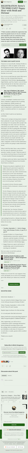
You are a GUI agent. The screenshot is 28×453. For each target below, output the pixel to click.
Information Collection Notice (10, 435)
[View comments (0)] (7, 28)
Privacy (10, 443)
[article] (14, 399)
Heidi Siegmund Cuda (8, 24)
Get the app (20, 447)
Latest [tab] (6, 391)
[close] (24, 406)
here (23, 242)
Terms (14, 443)
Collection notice (20, 443)
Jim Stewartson (21, 80)
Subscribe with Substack (15, 429)
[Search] (25, 392)
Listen (25, 25)
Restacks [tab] (10, 375)
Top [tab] (2, 391)
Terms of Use (13, 434)
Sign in (25, 1)
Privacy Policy (20, 435)
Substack (8, 450)
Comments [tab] (4, 375)
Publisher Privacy (21, 442)
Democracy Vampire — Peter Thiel (10, 395)
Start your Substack (10, 447)
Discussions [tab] (11, 391)
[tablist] (6, 375)
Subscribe (20, 1)
